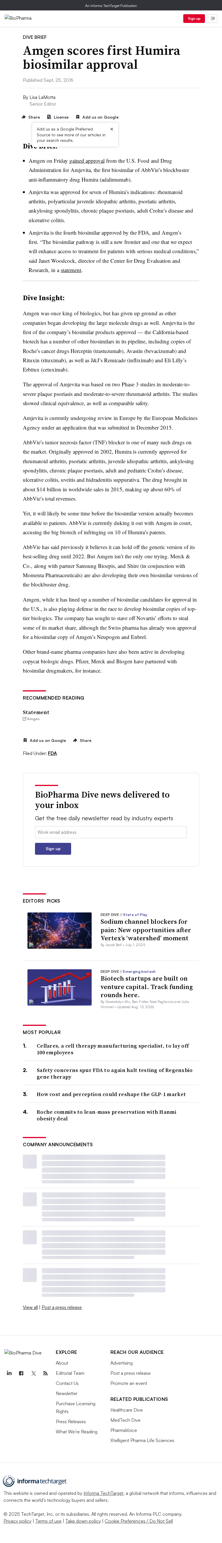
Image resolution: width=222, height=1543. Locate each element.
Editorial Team (70, 1373)
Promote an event (128, 1383)
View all (30, 1307)
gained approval (87, 160)
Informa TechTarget (103, 1493)
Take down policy (83, 1521)
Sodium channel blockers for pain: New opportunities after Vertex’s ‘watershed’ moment (146, 929)
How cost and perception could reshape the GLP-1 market (111, 1094)
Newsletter (66, 1393)
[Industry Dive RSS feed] (45, 1373)
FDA (52, 753)
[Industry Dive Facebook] (21, 1373)
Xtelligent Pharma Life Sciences (142, 1440)
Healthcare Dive (126, 1410)
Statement (36, 712)
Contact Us (67, 1383)
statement (71, 270)
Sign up (194, 18)
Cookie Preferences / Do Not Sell (139, 1521)
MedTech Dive (125, 1420)
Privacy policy (17, 1521)
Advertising (121, 1363)
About (62, 1363)
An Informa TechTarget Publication (111, 5)
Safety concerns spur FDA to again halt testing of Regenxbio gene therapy (115, 1073)
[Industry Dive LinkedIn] (9, 1373)
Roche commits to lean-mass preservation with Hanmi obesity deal (106, 1115)
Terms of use (48, 1521)
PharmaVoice (123, 1430)
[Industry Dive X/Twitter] (33, 1373)
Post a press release (62, 1307)
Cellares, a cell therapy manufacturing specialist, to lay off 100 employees (113, 1049)
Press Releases (71, 1421)
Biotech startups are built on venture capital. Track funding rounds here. (147, 986)
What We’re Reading (76, 1432)
